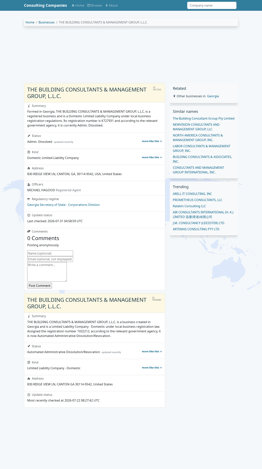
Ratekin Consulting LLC (189, 206)
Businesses (47, 22)
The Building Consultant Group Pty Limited (204, 118)
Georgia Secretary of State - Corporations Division (63, 205)
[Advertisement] (131, 56)
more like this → (152, 141)
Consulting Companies (45, 5)
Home (30, 22)
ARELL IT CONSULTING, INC (192, 194)
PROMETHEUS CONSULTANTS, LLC (197, 200)
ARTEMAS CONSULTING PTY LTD (196, 229)
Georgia (213, 96)
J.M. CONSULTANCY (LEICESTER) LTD (198, 223)
